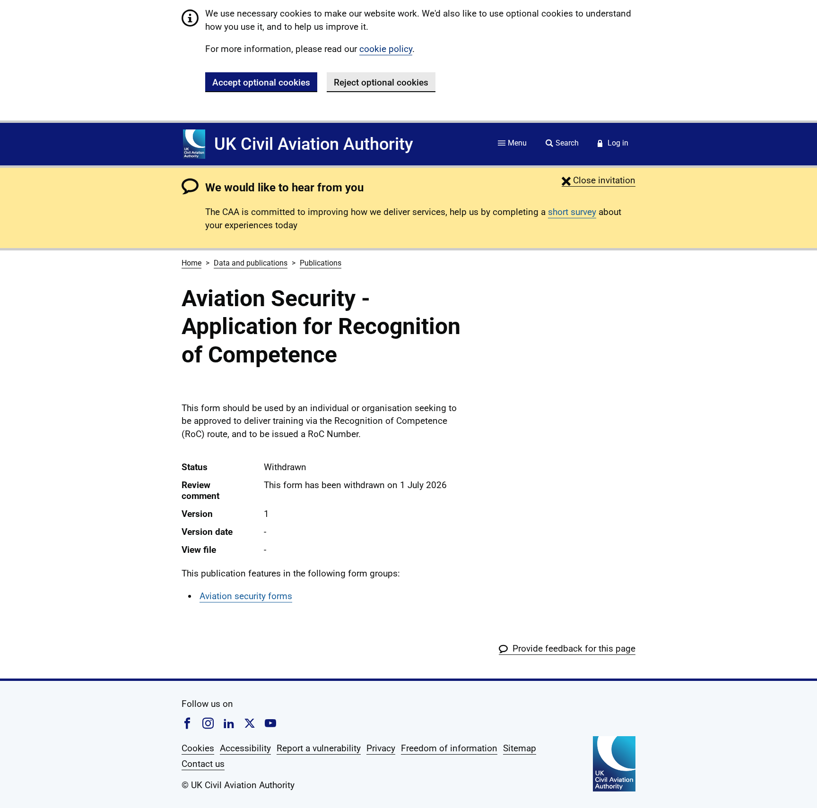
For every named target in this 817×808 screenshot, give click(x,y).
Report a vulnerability (319, 748)
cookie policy (385, 48)
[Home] (194, 144)
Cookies (198, 748)
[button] (598, 180)
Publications (320, 262)
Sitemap (519, 748)
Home (191, 262)
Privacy (380, 748)
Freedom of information (449, 748)
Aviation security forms (246, 596)
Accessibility (245, 748)
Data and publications (250, 262)
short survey (572, 211)
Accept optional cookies (261, 82)
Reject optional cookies (381, 82)
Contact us (203, 763)
